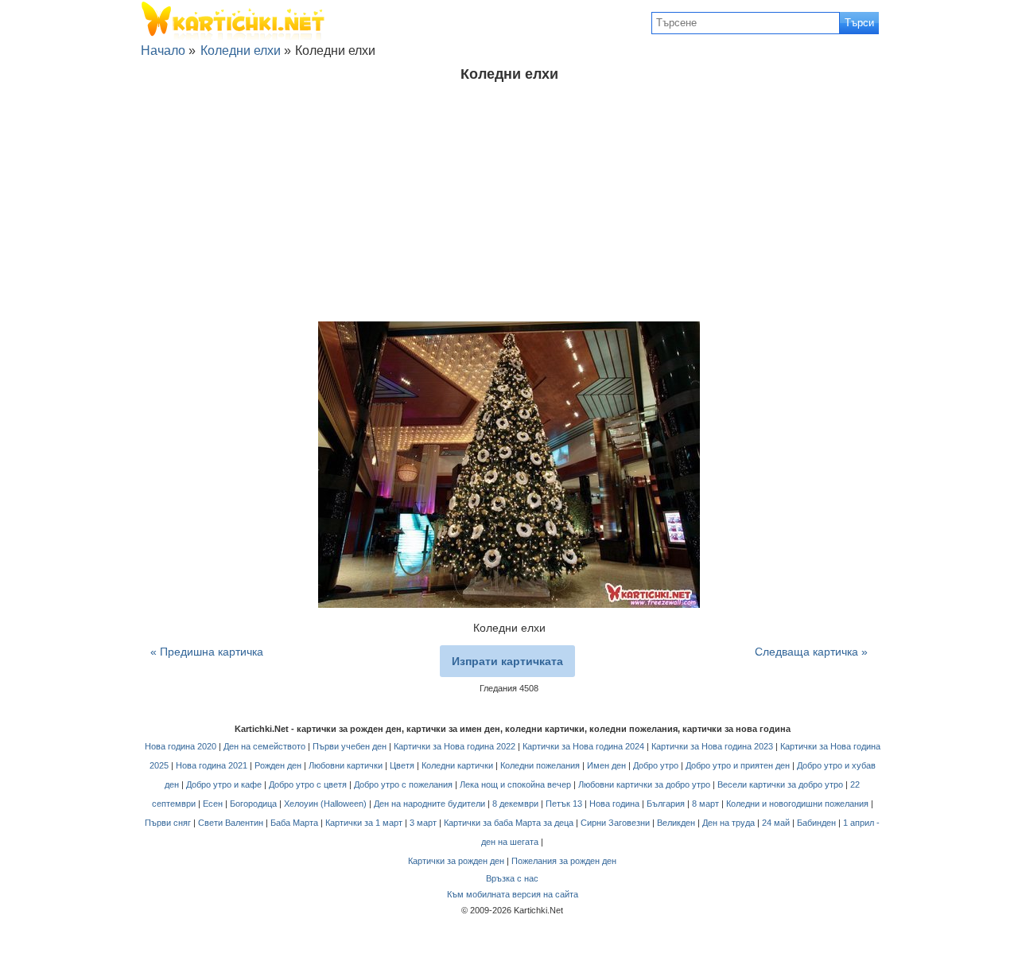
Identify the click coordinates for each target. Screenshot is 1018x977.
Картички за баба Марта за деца (508, 822)
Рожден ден (277, 765)
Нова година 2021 (211, 765)
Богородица (253, 803)
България (666, 803)
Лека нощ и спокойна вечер (515, 784)
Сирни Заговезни (615, 822)
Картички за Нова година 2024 (583, 746)
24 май (776, 822)
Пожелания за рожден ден (563, 861)
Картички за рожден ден (456, 861)
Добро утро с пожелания (403, 784)
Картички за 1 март (363, 822)
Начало (163, 50)
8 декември (515, 803)
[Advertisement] (509, 202)
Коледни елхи (240, 50)
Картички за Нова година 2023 (712, 746)
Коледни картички (457, 765)
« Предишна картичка (206, 651)
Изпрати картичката (507, 661)
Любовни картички (346, 765)
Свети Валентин (230, 822)
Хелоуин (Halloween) (325, 803)
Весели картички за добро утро (780, 784)
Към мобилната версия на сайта (512, 894)
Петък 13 (564, 803)
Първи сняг (168, 822)
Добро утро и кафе (224, 784)
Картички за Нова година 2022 (454, 746)
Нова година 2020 (180, 746)
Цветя (402, 765)
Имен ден (606, 765)
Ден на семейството (264, 746)
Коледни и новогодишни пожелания (797, 803)
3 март (423, 822)
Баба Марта (294, 822)
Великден (676, 822)
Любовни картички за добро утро (644, 784)
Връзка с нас (512, 878)
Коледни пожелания (540, 765)
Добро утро (655, 765)
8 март (705, 803)
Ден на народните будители (429, 803)
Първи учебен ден (350, 746)
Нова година (614, 803)
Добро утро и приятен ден (738, 765)
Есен (213, 803)
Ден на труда (728, 822)
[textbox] (745, 23)
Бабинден (816, 822)
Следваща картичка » (811, 651)
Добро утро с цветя (308, 784)
